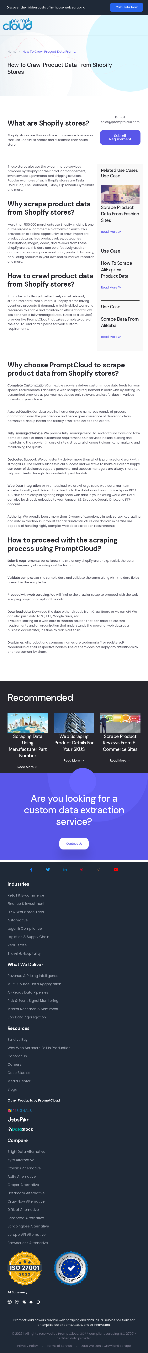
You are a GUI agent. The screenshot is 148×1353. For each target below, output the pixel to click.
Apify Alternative (22, 1176)
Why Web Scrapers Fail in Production (39, 1047)
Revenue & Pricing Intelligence (33, 975)
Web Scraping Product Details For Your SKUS (74, 742)
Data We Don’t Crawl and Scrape (106, 1346)
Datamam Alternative (26, 1193)
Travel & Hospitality (24, 953)
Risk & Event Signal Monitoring (33, 1000)
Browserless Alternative (28, 1242)
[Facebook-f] (31, 870)
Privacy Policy (27, 1346)
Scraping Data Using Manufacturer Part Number (28, 746)
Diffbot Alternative (23, 1209)
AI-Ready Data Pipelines (28, 992)
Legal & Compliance (25, 928)
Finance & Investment (26, 903)
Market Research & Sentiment (33, 1008)
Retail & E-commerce (26, 895)
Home (12, 51)
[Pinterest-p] (81, 870)
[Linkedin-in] (65, 870)
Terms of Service (59, 1346)
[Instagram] (98, 870)
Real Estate (17, 945)
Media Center (19, 1081)
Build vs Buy (18, 1039)
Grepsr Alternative (23, 1184)
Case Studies (19, 1072)
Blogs (12, 1089)
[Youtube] (116, 870)
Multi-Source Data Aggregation (34, 984)
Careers (14, 1064)
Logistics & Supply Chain (28, 936)
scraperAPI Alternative (26, 1234)
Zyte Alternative (21, 1159)
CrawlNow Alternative (26, 1201)
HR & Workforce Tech (26, 911)
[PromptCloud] (17, 24)
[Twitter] (48, 870)
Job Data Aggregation (27, 1017)
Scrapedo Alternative (26, 1218)
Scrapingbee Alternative (28, 1226)
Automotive (18, 920)
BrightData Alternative (26, 1151)
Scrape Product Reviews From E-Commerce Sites (120, 742)
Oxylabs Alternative (24, 1168)
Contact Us (74, 843)
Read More (109, 231)
